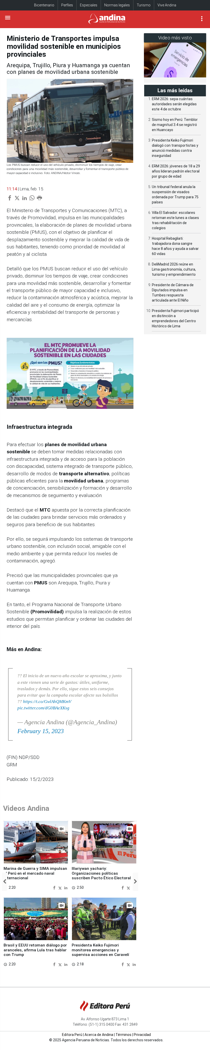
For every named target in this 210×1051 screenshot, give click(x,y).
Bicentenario (44, 5)
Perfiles (67, 5)
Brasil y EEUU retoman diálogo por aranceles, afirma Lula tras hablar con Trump (35, 950)
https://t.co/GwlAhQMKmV (47, 701)
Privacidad (142, 1035)
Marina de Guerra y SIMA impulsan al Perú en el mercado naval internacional (35, 873)
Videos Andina (26, 808)
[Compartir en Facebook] (55, 887)
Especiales (88, 5)
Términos (123, 1035)
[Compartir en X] (61, 887)
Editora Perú (72, 1035)
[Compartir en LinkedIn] (66, 887)
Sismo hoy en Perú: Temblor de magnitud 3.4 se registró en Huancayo (175, 125)
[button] (4, 882)
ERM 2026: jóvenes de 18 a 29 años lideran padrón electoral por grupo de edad (176, 171)
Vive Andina (167, 5)
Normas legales (117, 5)
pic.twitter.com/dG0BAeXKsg (43, 708)
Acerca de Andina (99, 1035)
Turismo (144, 5)
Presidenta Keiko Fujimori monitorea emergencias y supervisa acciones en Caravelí (100, 950)
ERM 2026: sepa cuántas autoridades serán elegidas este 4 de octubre (174, 104)
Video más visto (175, 37)
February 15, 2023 (40, 731)
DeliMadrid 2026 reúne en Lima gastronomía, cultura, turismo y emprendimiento (174, 269)
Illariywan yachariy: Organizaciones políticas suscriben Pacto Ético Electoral (101, 873)
